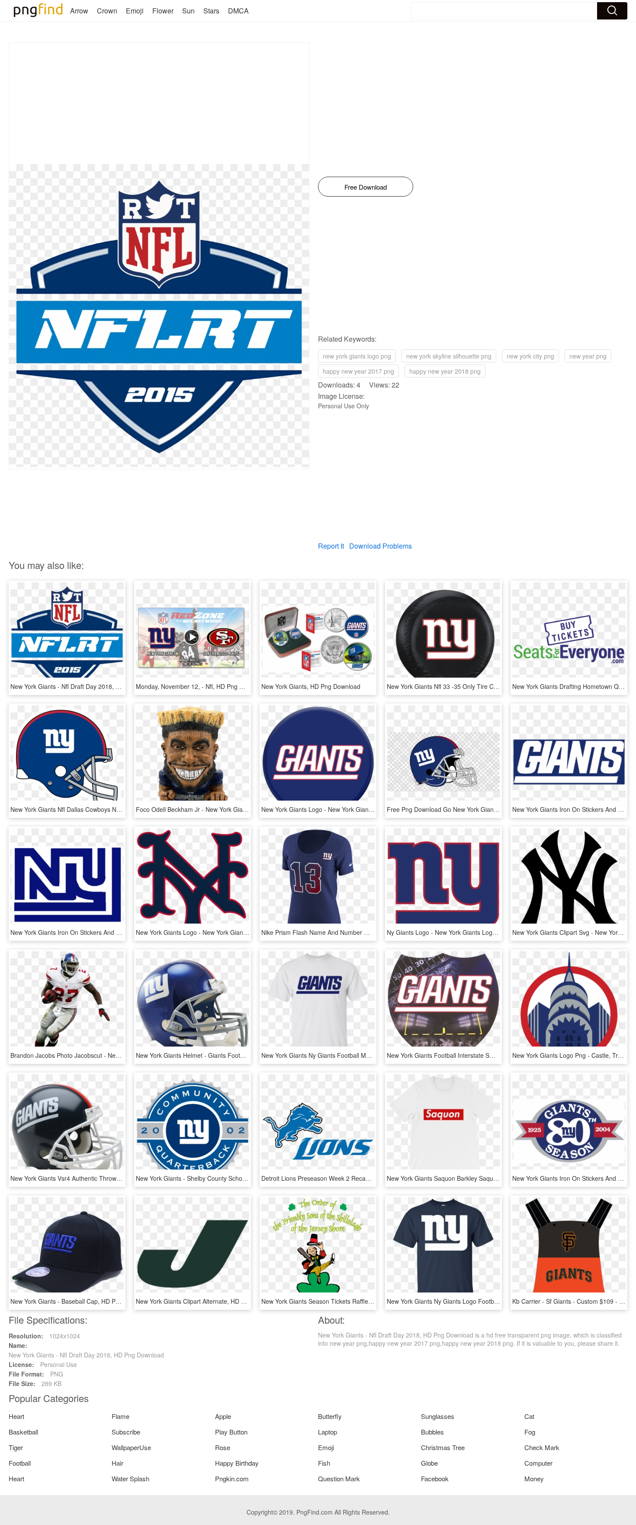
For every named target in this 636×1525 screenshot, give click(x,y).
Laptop (327, 1431)
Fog (529, 1431)
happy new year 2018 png (445, 371)
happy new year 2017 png (358, 371)
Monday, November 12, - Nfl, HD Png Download (201, 686)
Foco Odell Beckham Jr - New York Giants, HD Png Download (220, 809)
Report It (331, 546)
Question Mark (339, 1478)
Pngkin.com (232, 1478)
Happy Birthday (237, 1462)
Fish (324, 1462)
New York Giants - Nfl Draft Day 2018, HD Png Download (88, 686)
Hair (117, 1462)
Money (534, 1478)
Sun (188, 11)
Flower (162, 11)
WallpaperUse (131, 1447)
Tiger (16, 1447)
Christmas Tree (443, 1447)
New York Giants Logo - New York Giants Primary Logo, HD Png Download (238, 932)
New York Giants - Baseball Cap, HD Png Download (80, 1301)
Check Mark (541, 1447)
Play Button (231, 1431)
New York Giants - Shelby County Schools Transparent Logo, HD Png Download (245, 1178)
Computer (538, 1462)
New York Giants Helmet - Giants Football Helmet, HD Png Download (230, 1055)
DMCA (238, 11)
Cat (529, 1416)
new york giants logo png (357, 356)
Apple (223, 1416)
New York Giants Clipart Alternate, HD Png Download (208, 1301)
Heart (16, 1416)
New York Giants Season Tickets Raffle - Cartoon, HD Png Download (355, 1301)
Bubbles (432, 1431)
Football (20, 1462)
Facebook (435, 1478)
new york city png (530, 356)
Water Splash (130, 1478)
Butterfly (330, 1416)
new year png (588, 356)
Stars (211, 11)
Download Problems (380, 546)
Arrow (79, 11)
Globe (429, 1462)
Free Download (365, 186)
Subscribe (126, 1431)
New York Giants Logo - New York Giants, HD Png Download (344, 809)
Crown (107, 11)
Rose (222, 1447)
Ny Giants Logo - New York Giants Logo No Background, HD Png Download (490, 932)
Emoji (135, 11)
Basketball (23, 1431)
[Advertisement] (159, 103)
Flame (120, 1416)
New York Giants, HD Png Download (310, 686)
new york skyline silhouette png (448, 356)
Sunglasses (437, 1416)
